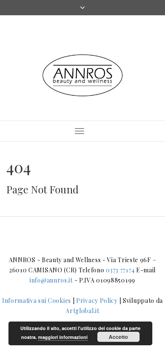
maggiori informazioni (63, 337)
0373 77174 (120, 270)
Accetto (118, 337)
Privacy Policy (97, 300)
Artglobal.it (82, 311)
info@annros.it (51, 280)
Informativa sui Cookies (36, 300)
